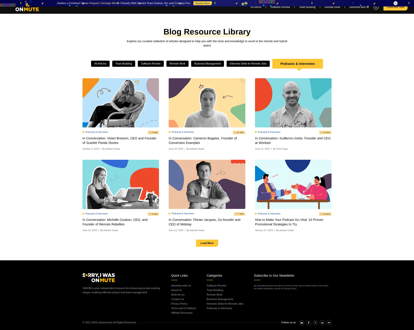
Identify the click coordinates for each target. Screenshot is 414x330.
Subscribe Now (395, 7)
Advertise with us (359, 7)
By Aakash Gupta (111, 148)
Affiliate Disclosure (182, 312)
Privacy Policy (179, 303)
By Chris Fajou (280, 148)
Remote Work (332, 7)
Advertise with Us (181, 285)
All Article (256, 7)
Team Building (307, 7)
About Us (176, 290)
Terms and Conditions (183, 308)
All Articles (100, 63)
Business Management (207, 63)
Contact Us (177, 299)
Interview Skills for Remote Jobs (248, 63)
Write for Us (178, 294)
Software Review (280, 7)
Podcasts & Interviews (297, 63)
